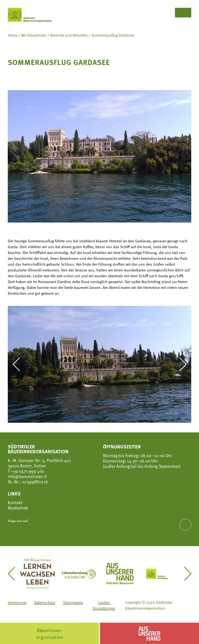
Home (12, 35)
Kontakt (15, 502)
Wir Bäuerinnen (34, 35)
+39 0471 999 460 (27, 471)
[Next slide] (180, 364)
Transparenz (73, 602)
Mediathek (18, 507)
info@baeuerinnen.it (27, 476)
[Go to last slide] (19, 364)
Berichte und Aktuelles (69, 35)
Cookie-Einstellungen (104, 605)
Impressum (17, 602)
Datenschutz (44, 602)
